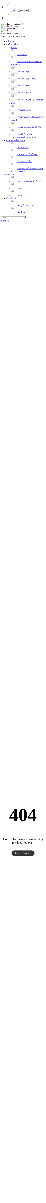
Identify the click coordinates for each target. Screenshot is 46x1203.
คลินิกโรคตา (23, 86)
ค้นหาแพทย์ (22, 147)
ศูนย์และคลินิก (12, 44)
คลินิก (14, 47)
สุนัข (19, 188)
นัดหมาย (5, 221)
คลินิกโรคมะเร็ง (24, 93)
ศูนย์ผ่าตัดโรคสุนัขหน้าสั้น (29, 127)
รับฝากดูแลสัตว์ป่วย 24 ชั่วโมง (24, 137)
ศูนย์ (13, 103)
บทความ (10, 174)
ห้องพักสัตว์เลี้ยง (24, 161)
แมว (19, 195)
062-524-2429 (18, 28)
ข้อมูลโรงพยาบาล (25, 205)
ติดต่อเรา (21, 212)
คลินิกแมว (22, 54)
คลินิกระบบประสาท (26, 79)
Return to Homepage (23, 853)
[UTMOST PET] (6, 10)
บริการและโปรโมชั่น (15, 140)
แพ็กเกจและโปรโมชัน (27, 154)
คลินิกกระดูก (23, 72)
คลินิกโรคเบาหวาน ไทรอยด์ (30, 100)
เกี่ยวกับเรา (11, 198)
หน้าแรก (10, 41)
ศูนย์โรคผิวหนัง (24, 110)
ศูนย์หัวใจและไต (24, 134)
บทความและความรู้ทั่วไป (29, 181)
